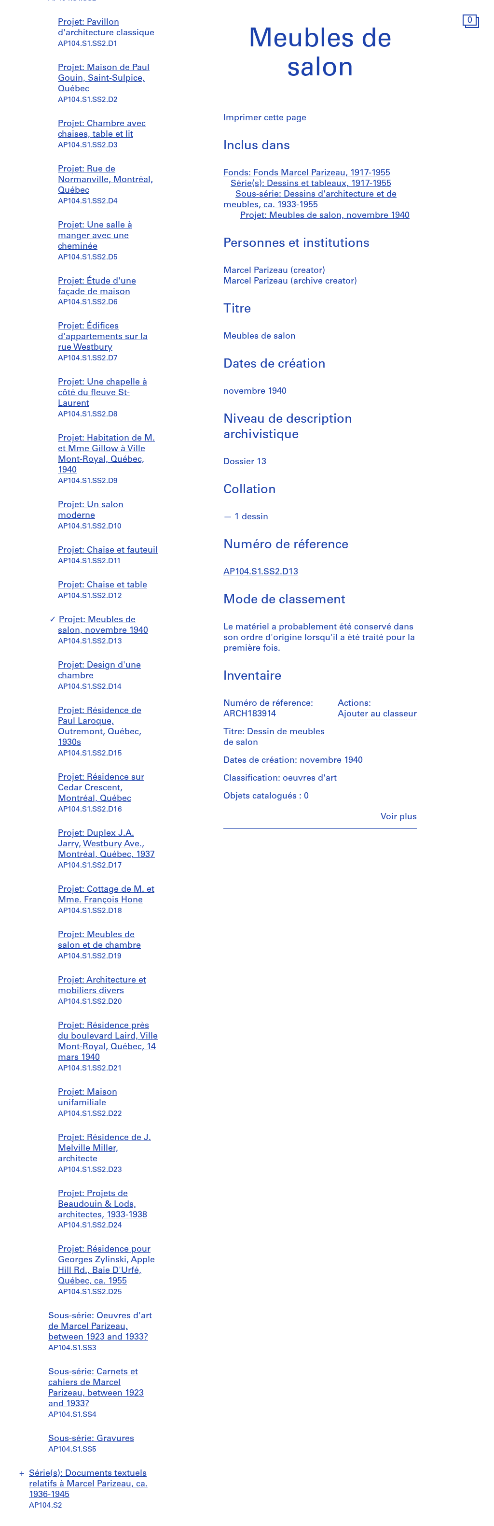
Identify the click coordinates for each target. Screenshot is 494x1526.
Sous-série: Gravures (91, 1439)
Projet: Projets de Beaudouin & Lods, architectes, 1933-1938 (102, 1205)
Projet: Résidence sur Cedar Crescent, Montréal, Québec (101, 788)
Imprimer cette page (264, 118)
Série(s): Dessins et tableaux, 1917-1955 (311, 184)
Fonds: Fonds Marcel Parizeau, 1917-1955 (306, 173)
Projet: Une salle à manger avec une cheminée (95, 236)
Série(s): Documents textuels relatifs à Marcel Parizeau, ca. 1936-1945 (88, 1484)
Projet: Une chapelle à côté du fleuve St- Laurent (102, 393)
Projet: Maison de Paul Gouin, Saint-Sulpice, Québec (104, 79)
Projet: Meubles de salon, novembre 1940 (325, 216)
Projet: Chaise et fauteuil (108, 550)
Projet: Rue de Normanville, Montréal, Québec (105, 180)
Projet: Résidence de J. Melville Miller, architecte (104, 1149)
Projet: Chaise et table (102, 585)
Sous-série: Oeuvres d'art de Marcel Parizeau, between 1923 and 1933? (100, 1327)
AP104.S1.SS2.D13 (260, 572)
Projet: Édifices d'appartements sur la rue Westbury (103, 337)
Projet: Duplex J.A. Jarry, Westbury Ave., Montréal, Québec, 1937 (106, 844)
